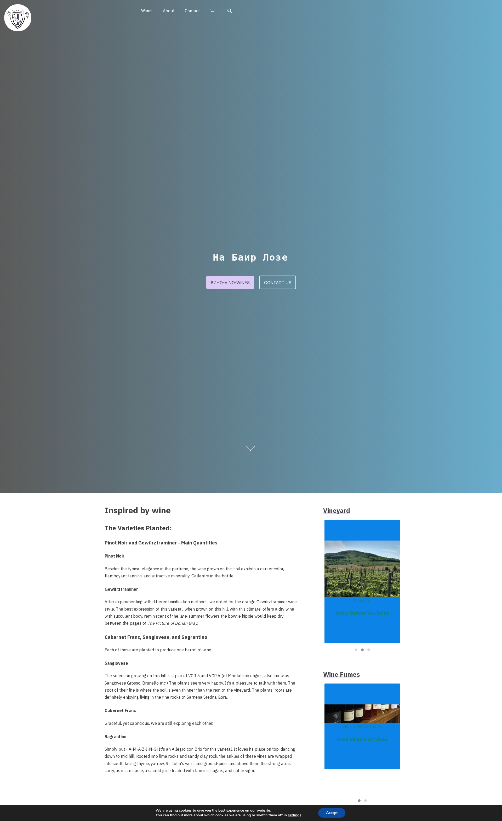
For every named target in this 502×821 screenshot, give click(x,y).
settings (294, 815)
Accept (332, 812)
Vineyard (362, 587)
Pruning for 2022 (362, 600)
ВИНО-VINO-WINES (230, 282)
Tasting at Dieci (362, 764)
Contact (192, 10)
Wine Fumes (362, 751)
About (168, 10)
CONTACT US (277, 282)
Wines (146, 10)
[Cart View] (213, 11)
